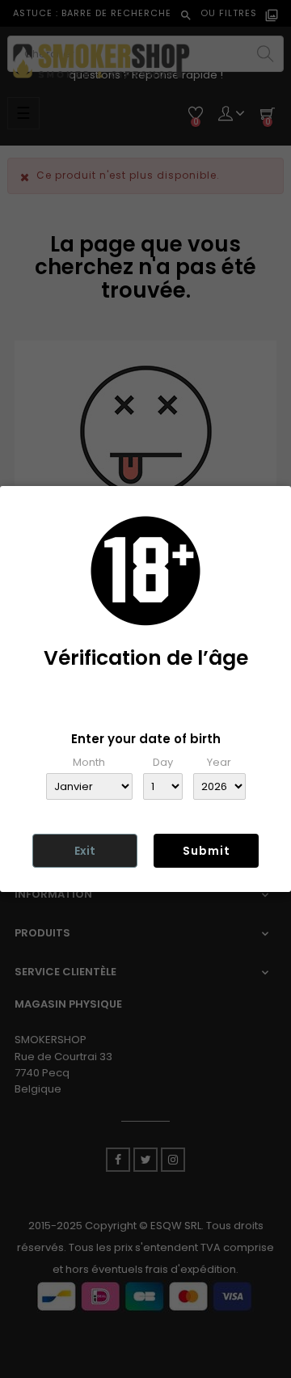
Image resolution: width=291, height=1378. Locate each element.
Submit (206, 851)
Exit (84, 851)
